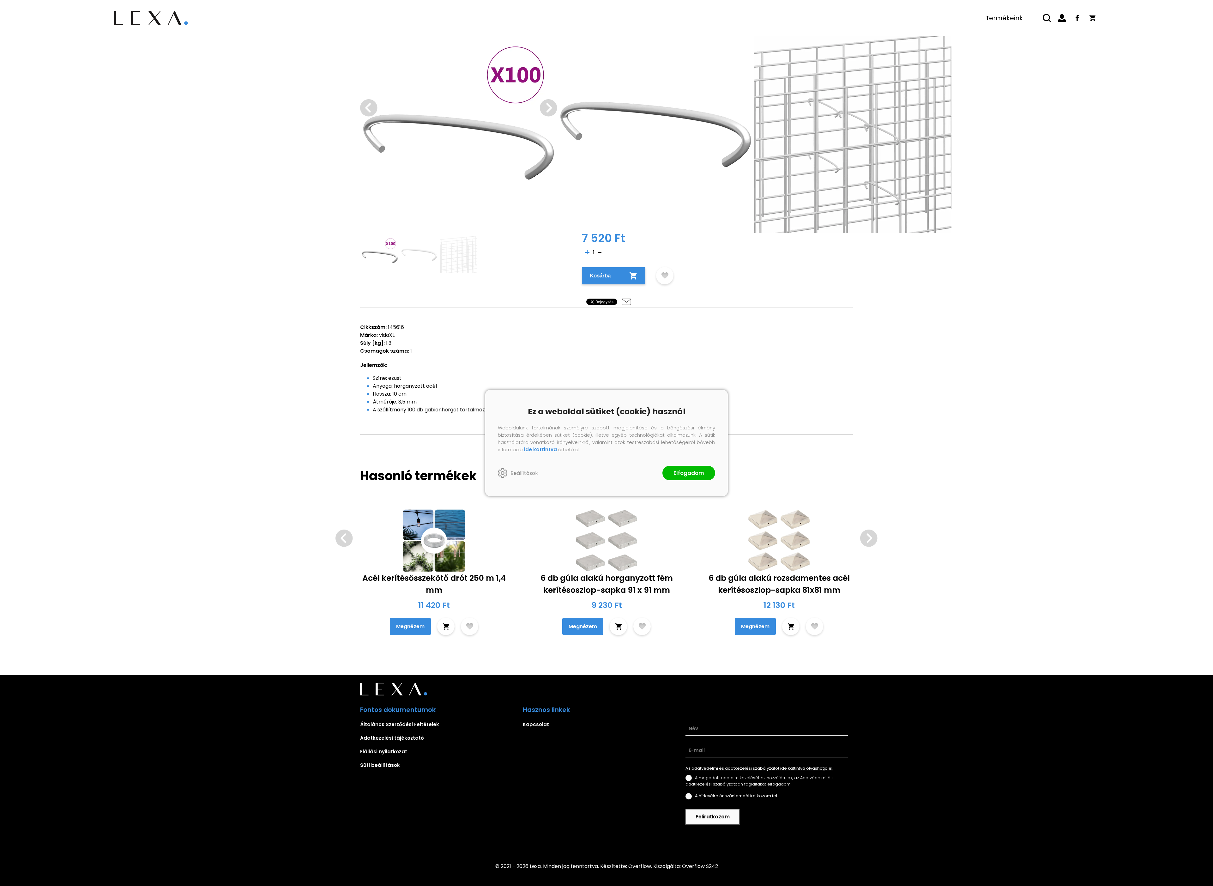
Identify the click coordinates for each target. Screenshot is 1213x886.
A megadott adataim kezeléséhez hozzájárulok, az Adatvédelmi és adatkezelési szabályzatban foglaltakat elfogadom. (759, 781)
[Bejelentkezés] (1062, 18)
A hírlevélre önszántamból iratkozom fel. (736, 796)
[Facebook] (1077, 18)
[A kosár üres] (1092, 18)
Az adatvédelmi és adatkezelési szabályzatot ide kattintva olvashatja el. (759, 768)
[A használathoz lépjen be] (664, 275)
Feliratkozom (713, 816)
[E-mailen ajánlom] (626, 302)
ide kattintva (540, 449)
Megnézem (410, 626)
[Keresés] (1047, 18)
